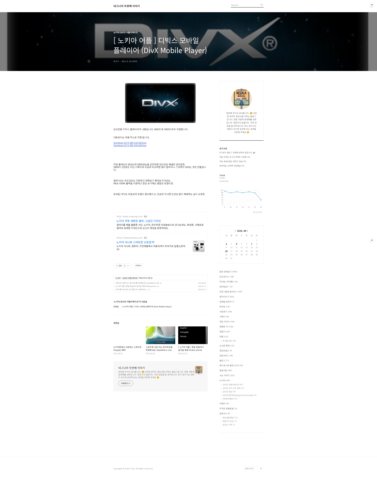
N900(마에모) (230, 398)
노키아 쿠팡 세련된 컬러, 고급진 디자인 (138, 221)
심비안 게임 (229, 391)
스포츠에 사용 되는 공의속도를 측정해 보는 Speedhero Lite (137, 283)
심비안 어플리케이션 (130, 278)
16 (226, 251)
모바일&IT (226, 286)
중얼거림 (225, 370)
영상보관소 (225, 350)
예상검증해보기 (230, 417)
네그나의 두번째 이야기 (126, 6)
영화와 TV (226, 326)
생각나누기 (226, 296)
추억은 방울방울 (228, 408)
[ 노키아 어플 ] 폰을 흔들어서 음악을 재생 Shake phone (135, 286)
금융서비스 (226, 355)
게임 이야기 (226, 321)
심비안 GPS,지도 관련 (233, 388)
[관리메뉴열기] (372, 5)
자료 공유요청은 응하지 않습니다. (233, 161)
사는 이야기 (226, 375)
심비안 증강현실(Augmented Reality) (240, 395)
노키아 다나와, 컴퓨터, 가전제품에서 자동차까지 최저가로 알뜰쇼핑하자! (150, 247)
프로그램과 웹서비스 (230, 291)
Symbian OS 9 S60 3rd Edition (129, 142)
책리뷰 (224, 306)
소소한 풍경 (226, 345)
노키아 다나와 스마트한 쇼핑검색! (135, 242)
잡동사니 (224, 413)
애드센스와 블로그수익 (231, 365)
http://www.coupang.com (129, 216)
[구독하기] (372, 240)
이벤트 (224, 403)
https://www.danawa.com (129, 237)
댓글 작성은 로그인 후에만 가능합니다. (235, 156)
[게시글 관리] (128, 266)
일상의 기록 (229, 424)
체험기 (224, 331)
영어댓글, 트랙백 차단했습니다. (232, 165)
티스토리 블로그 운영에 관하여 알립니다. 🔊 (237, 152)
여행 (223, 336)
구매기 (224, 316)
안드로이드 (226, 276)
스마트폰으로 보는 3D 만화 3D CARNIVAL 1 (131, 289)
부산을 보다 (229, 340)
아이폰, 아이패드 (228, 281)
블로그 (224, 360)
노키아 (118, 278)
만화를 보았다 (226, 301)
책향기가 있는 (230, 421)
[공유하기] (124, 266)
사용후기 (225, 311)
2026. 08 (241, 230)
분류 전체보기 (228, 271)
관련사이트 (249, 468)
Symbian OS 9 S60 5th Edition (129, 145)
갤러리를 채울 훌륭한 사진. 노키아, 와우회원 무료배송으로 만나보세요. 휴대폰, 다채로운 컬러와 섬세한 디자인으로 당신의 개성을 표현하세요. (160, 226)
